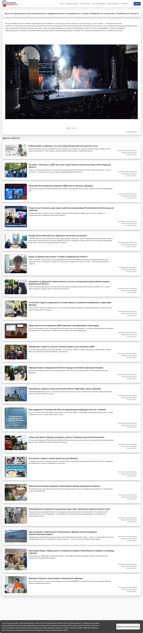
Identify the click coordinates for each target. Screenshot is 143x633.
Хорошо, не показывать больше (128, 626)
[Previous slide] (11, 82)
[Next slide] (131, 82)
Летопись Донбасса (99, 3)
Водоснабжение (113, 3)
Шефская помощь (71, 3)
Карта (62, 3)
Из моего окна (85, 3)
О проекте (124, 3)
